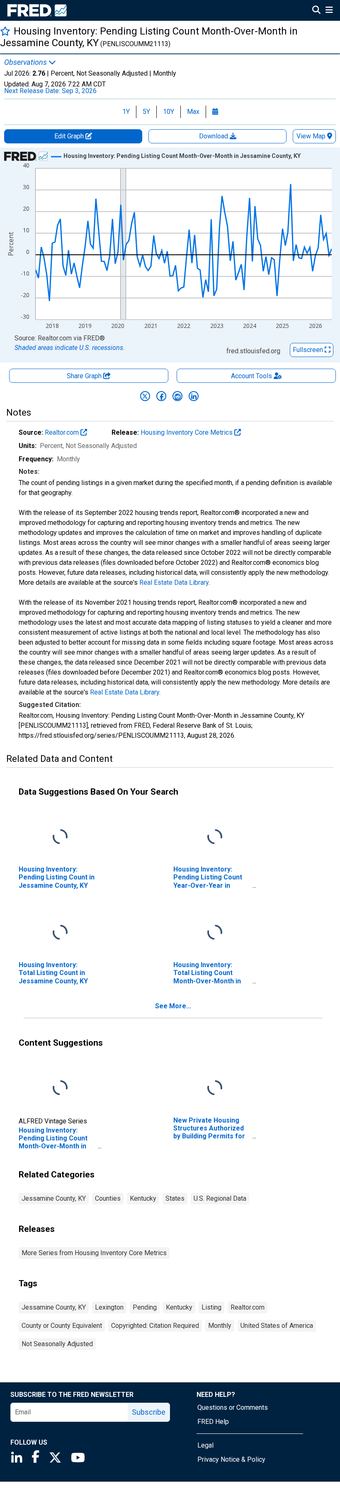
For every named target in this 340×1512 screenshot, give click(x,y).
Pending (145, 1307)
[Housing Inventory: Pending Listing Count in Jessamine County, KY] (60, 837)
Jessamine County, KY (54, 1198)
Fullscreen (309, 350)
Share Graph (85, 376)
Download (214, 136)
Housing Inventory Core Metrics (187, 432)
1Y (126, 112)
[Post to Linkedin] (194, 396)
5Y (146, 112)
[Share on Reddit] (177, 396)
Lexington (109, 1307)
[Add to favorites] (5, 31)
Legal (205, 1445)
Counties (108, 1198)
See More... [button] (173, 1006)
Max (193, 112)
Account (251, 376)
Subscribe (148, 1412)
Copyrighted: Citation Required (155, 1326)
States (175, 1198)
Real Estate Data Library (174, 582)
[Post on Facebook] (161, 396)
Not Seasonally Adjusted (57, 1344)
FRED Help (213, 1422)
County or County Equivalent (62, 1326)
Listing (211, 1307)
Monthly (219, 1326)
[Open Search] (316, 11)
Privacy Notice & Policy (231, 1459)
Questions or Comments (232, 1407)
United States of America (276, 1326)
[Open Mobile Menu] (329, 11)
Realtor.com (62, 432)
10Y (168, 112)
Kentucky (143, 1198)
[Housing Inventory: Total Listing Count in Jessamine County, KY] (60, 933)
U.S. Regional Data (220, 1198)
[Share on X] (145, 396)
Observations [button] (26, 62)
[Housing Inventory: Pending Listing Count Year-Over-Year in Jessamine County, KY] (214, 837)
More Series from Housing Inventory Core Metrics (94, 1253)
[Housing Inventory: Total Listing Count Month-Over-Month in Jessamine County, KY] (214, 933)
